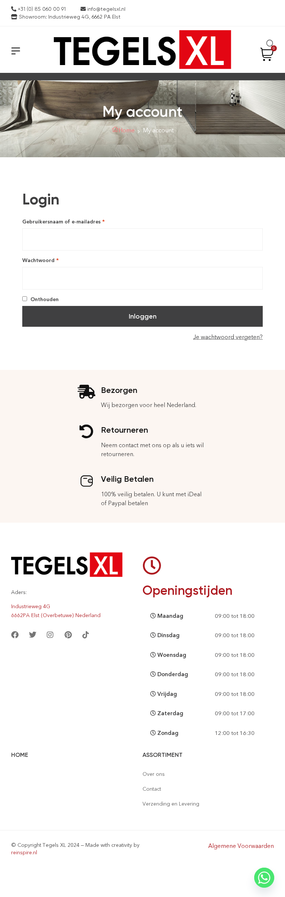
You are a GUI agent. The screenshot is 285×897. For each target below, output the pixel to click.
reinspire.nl (24, 852)
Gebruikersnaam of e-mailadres (72, 221)
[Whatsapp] (264, 878)
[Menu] (15, 50)
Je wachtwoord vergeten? (228, 337)
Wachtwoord (49, 260)
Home (126, 130)
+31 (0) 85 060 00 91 (41, 9)
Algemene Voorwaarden (241, 845)
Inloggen (143, 316)
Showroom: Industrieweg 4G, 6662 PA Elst (69, 17)
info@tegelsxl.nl (105, 9)
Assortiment (162, 754)
